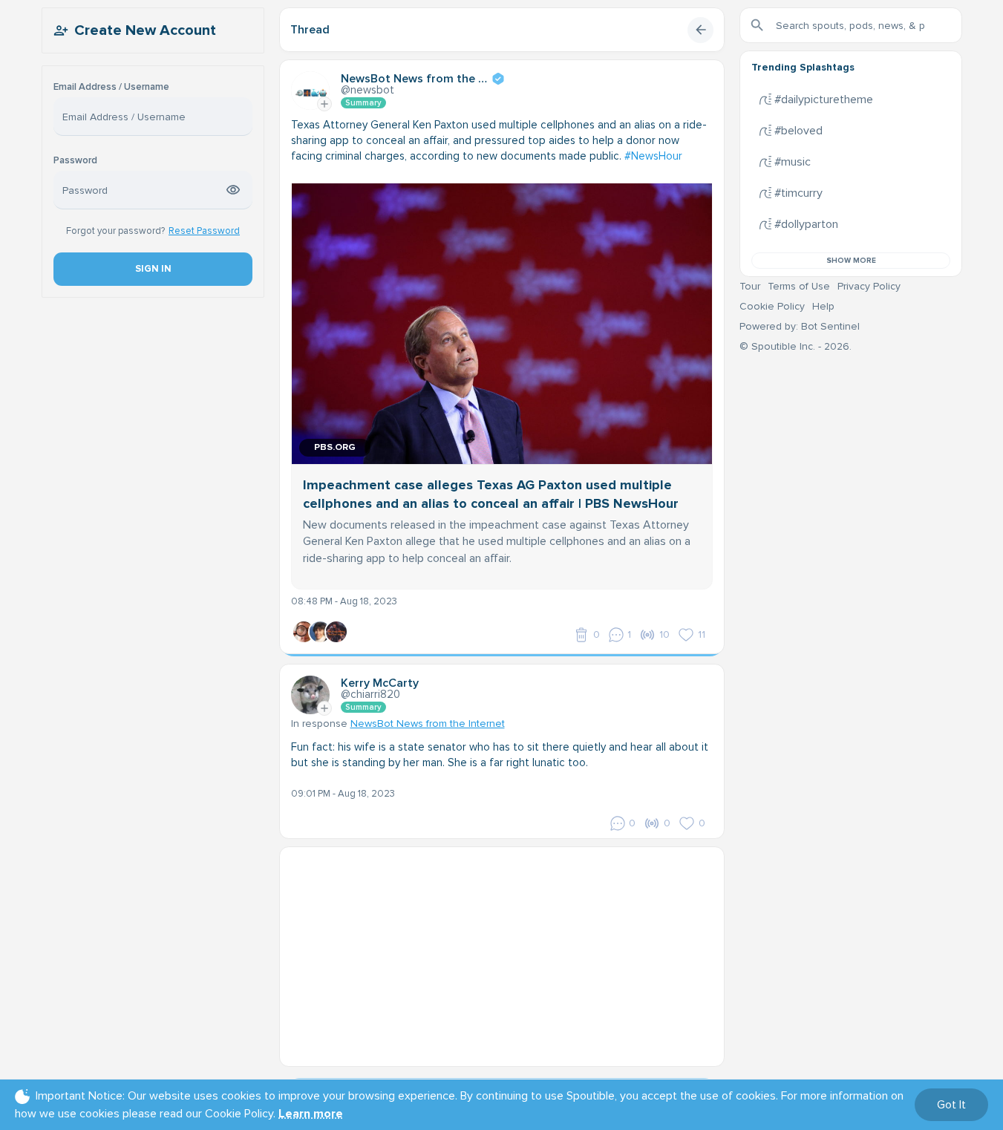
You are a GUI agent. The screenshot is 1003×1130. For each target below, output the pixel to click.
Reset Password (204, 231)
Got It (951, 1104)
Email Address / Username (111, 87)
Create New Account (145, 30)
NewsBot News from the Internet (427, 723)
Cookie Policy (772, 306)
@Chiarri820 (370, 694)
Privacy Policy (869, 286)
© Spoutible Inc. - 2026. (795, 346)
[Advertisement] (502, 951)
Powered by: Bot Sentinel (799, 326)
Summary (363, 103)
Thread (310, 30)
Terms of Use (799, 286)
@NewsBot (367, 90)
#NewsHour (653, 156)
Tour (749, 286)
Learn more (310, 1113)
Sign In (152, 269)
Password (75, 161)
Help (823, 306)
